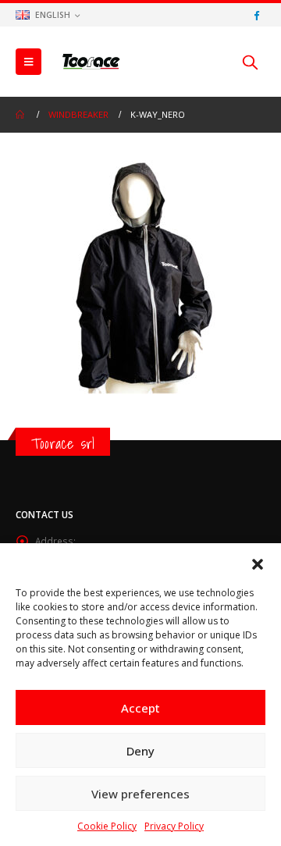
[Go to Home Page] (21, 114)
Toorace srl (62, 443)
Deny (140, 751)
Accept (140, 708)
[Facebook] (256, 14)
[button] (257, 563)
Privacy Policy (174, 826)
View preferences (140, 794)
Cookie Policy (107, 826)
